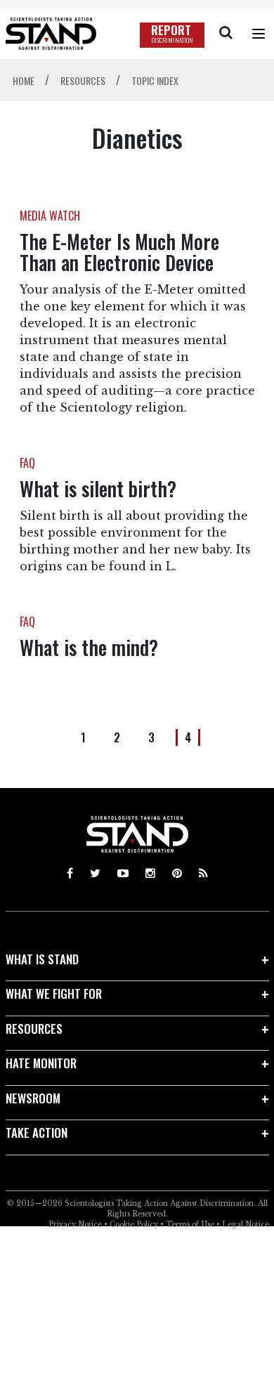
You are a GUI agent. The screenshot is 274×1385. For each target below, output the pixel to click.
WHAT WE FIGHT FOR (54, 993)
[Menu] (258, 33)
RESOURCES (34, 1028)
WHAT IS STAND (42, 959)
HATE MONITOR (41, 1063)
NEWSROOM (33, 1098)
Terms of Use (190, 1224)
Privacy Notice (75, 1224)
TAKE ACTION (36, 1132)
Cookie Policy (134, 1224)
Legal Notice (245, 1224)
